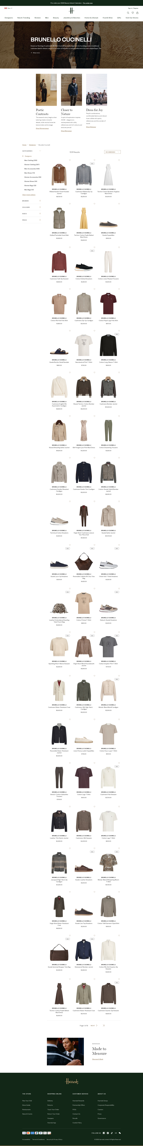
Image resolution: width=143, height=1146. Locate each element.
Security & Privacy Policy (54, 1139)
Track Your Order (53, 1109)
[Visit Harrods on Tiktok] (112, 1133)
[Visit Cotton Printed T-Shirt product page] (84, 588)
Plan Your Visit (27, 1100)
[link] (65, 1051)
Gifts (119, 17)
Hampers (50, 1118)
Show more (36, 53)
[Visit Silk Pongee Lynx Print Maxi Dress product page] (84, 416)
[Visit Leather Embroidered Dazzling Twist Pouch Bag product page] (59, 588)
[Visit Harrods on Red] (116, 1133)
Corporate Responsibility (106, 1105)
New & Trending (23, 17)
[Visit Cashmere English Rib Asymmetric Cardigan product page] (59, 372)
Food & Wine (108, 17)
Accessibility (26, 1139)
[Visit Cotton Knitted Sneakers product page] (84, 247)
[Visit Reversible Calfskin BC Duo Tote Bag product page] (84, 545)
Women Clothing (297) (31, 164)
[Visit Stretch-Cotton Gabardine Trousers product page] (59, 763)
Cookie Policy (77, 1122)
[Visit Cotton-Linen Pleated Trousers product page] (108, 247)
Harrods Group (103, 1100)
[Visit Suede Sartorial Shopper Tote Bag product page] (59, 935)
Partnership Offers (79, 1105)
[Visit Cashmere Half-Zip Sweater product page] (59, 247)
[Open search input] (128, 12)
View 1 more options (28, 194)
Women (38, 17)
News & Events (27, 1114)
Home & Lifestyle (91, 17)
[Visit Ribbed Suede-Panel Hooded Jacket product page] (59, 160)
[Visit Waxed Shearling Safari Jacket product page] (59, 416)
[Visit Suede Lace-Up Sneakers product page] (59, 545)
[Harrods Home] (71, 11)
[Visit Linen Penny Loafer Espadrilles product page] (84, 719)
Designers (9, 17)
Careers (100, 1109)
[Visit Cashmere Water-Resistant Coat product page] (59, 676)
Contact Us (76, 1114)
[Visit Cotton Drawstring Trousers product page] (108, 416)
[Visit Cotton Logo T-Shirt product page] (84, 763)
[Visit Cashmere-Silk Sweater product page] (84, 806)
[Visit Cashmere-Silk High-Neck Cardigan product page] (84, 676)
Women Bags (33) (30, 185)
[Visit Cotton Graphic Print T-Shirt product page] (108, 632)
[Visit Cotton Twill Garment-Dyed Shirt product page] (108, 892)
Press (99, 1114)
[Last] (104, 1025)
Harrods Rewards (78, 1100)
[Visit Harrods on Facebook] (104, 1133)
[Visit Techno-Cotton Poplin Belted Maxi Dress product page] (84, 203)
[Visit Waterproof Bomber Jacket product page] (84, 935)
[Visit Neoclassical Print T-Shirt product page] (84, 330)
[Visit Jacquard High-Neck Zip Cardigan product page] (59, 848)
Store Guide (26, 1105)
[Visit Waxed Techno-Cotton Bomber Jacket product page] (84, 372)
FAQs (74, 1109)
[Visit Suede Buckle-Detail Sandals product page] (59, 330)
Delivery (50, 1100)
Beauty (56, 17)
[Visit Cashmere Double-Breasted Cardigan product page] (59, 458)
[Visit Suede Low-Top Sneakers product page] (84, 892)
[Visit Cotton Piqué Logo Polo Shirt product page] (108, 289)
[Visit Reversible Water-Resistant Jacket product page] (59, 719)
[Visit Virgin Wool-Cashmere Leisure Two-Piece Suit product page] (84, 501)
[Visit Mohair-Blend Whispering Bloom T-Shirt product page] (108, 848)
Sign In (130, 8)
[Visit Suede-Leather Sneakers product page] (84, 848)
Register (135, 8)
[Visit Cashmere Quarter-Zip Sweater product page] (108, 979)
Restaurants (26, 1109)
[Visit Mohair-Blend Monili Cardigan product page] (108, 676)
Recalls (75, 1118)
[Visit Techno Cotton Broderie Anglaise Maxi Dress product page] (108, 160)
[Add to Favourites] (70, 160)
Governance (102, 1118)
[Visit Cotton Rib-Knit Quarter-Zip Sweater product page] (108, 935)
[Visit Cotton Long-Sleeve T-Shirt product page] (108, 330)
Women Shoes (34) (30, 181)
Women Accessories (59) (32, 177)
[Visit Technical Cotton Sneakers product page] (59, 501)
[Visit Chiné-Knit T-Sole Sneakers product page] (108, 545)
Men (47, 17)
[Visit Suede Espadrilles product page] (108, 203)
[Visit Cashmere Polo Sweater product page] (108, 763)
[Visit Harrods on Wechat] (120, 1133)
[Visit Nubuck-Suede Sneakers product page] (108, 588)
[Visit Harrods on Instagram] (108, 1133)
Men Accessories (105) (32, 168)
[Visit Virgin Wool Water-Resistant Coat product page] (59, 892)
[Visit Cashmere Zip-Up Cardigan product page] (84, 289)
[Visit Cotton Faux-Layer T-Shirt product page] (108, 719)
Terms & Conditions (38, 1139)
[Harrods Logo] (71, 1081)
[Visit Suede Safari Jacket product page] (108, 501)
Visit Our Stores (132, 17)
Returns (50, 1105)
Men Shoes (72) (29, 173)
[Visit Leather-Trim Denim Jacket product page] (59, 806)
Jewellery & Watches (71, 17)
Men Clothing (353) (30, 160)
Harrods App (51, 1122)
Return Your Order (53, 1114)
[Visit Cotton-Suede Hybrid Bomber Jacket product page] (108, 458)
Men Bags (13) (29, 189)
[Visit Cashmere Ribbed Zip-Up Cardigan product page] (84, 160)
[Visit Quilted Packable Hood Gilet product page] (59, 203)
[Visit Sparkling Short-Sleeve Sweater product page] (59, 632)
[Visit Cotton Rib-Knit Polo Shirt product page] (59, 289)
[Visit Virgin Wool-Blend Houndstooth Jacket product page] (84, 632)
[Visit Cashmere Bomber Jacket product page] (108, 372)
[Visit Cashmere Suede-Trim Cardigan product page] (84, 458)
